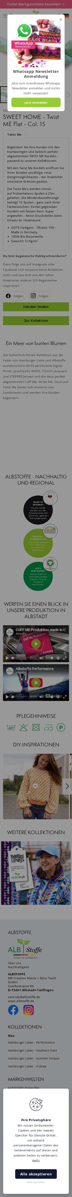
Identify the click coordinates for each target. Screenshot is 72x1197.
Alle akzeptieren (36, 1174)
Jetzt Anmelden (35, 102)
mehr (36, 1160)
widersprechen (36, 1182)
